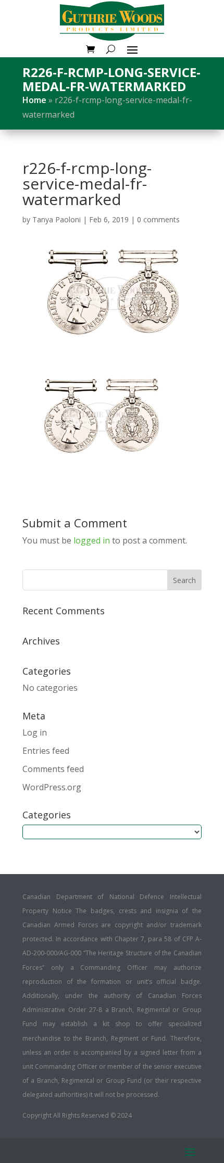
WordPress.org (51, 787)
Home (34, 100)
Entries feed (45, 750)
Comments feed (53, 769)
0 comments (158, 219)
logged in (91, 540)
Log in (34, 732)
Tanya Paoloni (56, 219)
